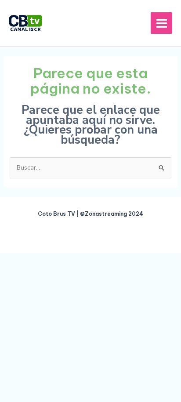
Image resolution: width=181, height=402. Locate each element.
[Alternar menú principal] (161, 23)
